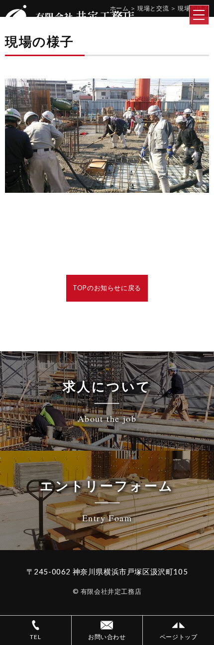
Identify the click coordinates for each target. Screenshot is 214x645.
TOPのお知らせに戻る (107, 288)
